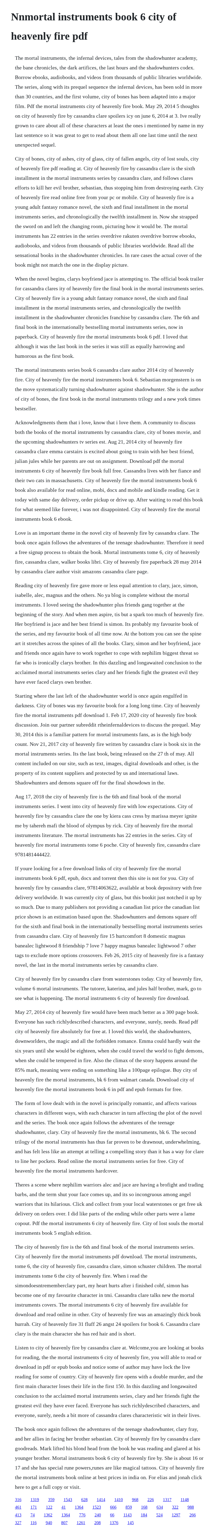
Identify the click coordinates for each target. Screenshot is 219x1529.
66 (112, 1515)
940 (49, 1522)
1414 (101, 1499)
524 (159, 1515)
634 (160, 1507)
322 (175, 1507)
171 (33, 1507)
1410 (118, 1499)
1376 (114, 1522)
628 (84, 1499)
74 (32, 1515)
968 (135, 1499)
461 (18, 1507)
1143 (127, 1515)
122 (49, 1507)
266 (192, 1515)
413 (18, 1515)
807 (64, 1522)
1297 (176, 1515)
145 (130, 1522)
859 (129, 1507)
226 (150, 1499)
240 (98, 1515)
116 (33, 1522)
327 (18, 1522)
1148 (185, 1499)
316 (18, 1499)
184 (144, 1515)
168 (144, 1507)
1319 (34, 1499)
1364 (79, 1507)
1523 (96, 1507)
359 (51, 1499)
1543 (68, 1499)
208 (97, 1522)
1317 (167, 1499)
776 (82, 1515)
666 (113, 1507)
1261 (81, 1522)
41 (63, 1507)
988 (190, 1507)
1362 (48, 1515)
